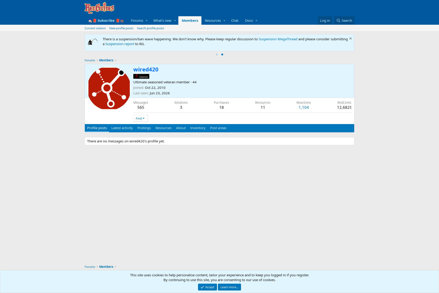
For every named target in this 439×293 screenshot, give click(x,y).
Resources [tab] (163, 127)
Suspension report (119, 43)
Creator (143, 77)
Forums (137, 20)
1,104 (304, 107)
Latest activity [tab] (122, 127)
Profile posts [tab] (97, 127)
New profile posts (121, 28)
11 (263, 107)
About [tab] (181, 127)
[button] (147, 20)
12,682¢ (344, 107)
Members (190, 20)
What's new (162, 20)
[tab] (217, 54)
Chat (234, 20)
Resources (213, 20)
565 (140, 107)
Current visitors (95, 28)
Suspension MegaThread (278, 39)
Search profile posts (150, 28)
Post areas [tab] (218, 127)
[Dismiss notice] (350, 39)
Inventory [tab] (198, 127)
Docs (249, 20)
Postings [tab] (144, 127)
